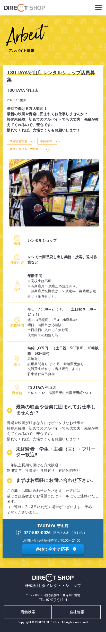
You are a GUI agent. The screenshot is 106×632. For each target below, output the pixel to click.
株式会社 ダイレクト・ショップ (53, 585)
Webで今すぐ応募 (52, 549)
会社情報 (76, 612)
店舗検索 (28, 612)
